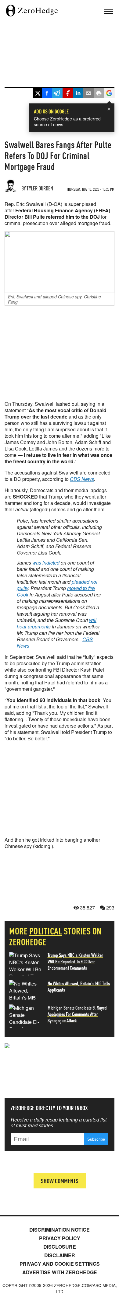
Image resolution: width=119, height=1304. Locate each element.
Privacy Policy (59, 1238)
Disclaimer (59, 1255)
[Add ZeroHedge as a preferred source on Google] (109, 94)
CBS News (82, 478)
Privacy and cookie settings (60, 1263)
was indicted (46, 562)
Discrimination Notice (59, 1229)
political (45, 931)
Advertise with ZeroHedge (59, 1272)
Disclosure (59, 1246)
